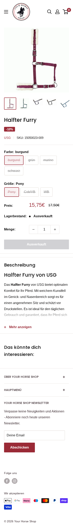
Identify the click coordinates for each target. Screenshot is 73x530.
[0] (65, 11)
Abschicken (19, 447)
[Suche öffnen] (49, 12)
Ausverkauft (36, 244)
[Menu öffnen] (6, 11)
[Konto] (57, 12)
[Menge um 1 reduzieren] (33, 229)
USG (7, 137)
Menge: (9, 229)
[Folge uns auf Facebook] (7, 481)
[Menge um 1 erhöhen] (55, 229)
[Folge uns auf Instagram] (14, 481)
